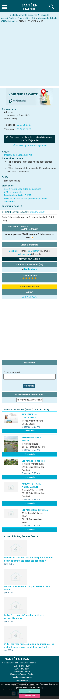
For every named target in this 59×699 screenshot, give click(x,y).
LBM (27, 669)
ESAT (17, 669)
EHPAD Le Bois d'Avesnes (35, 510)
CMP (28, 666)
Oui (50, 217)
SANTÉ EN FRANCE (19, 659)
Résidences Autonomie (22, 677)
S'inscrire (29, 386)
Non (5, 220)
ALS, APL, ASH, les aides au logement (22, 189)
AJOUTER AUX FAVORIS (29, 286)
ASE (16, 666)
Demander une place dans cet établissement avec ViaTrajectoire (31, 139)
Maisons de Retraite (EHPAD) (18, 155)
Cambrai (13, 251)
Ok (29, 691)
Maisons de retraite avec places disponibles (25, 198)
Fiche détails (30, 431)
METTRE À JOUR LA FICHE (29, 259)
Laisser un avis (29, 275)
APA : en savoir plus (13, 192)
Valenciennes (24, 254)
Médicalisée (30, 269)
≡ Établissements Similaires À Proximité (29, 15)
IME (22, 669)
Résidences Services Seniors (22, 674)
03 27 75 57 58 (24, 129)
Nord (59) (30, 18)
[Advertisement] (29, 53)
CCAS (21, 666)
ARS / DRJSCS (29, 296)
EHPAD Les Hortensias (33, 461)
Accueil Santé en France (12, 18)
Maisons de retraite (22, 671)
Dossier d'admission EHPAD (18, 195)
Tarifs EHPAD (10, 201)
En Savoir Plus (29, 696)
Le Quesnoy (34, 251)
